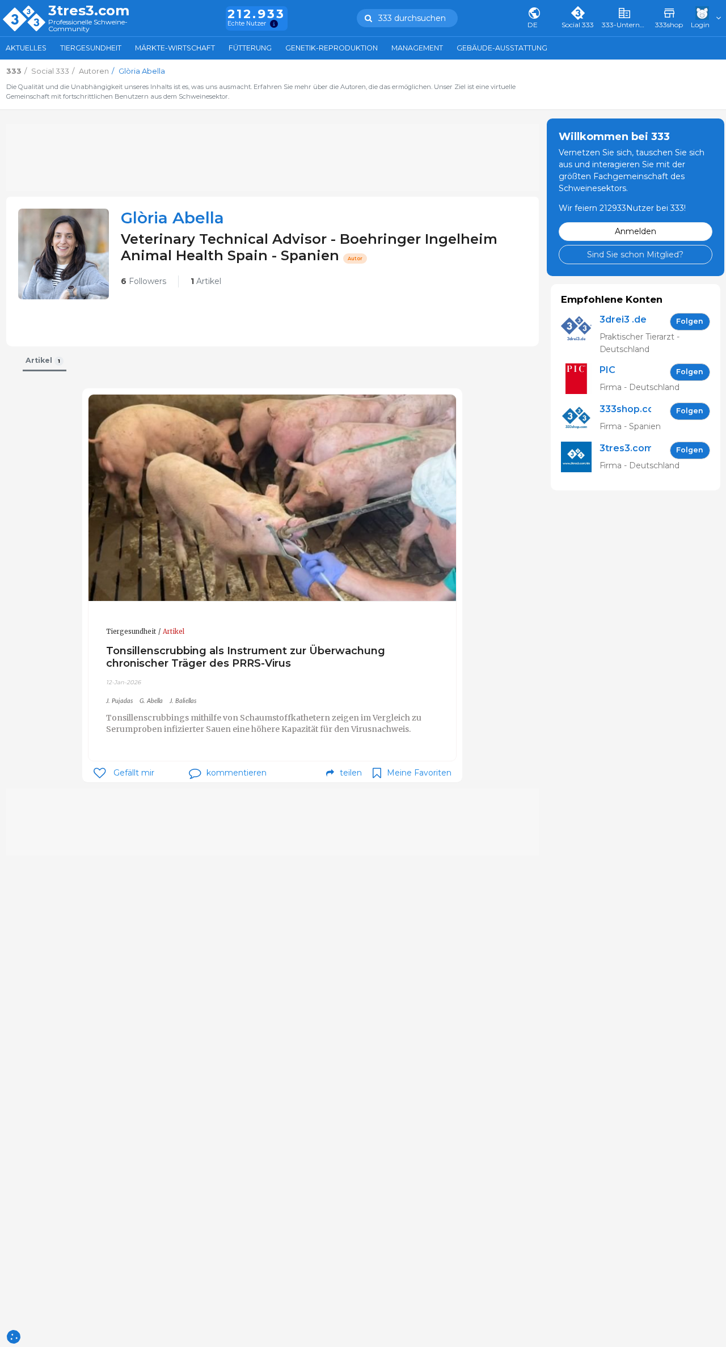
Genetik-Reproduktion (331, 48)
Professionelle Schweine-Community (88, 26)
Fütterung (250, 48)
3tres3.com (88, 11)
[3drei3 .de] (580, 334)
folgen (689, 321)
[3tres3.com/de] (580, 457)
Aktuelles (26, 48)
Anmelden (635, 231)
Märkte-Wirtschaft (175, 48)
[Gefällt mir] (99, 773)
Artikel (206, 281)
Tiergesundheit (90, 48)
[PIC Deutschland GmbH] (580, 379)
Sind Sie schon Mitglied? (635, 254)
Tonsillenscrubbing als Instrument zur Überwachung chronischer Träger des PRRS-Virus (245, 657)
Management (417, 48)
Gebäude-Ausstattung (502, 48)
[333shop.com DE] (580, 418)
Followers (143, 281)
